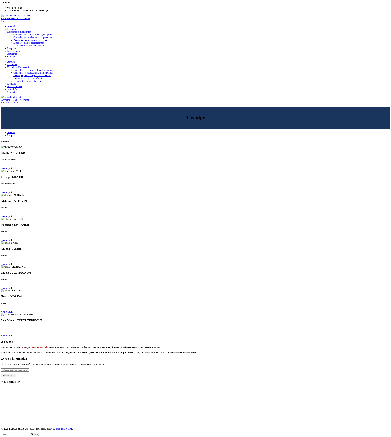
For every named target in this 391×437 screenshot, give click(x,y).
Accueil (11, 26)
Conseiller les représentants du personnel (33, 37)
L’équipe (11, 48)
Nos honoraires (14, 51)
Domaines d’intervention (19, 32)
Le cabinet (12, 29)
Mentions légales (64, 428)
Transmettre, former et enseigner (28, 45)
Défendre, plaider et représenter (28, 42)
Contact (11, 56)
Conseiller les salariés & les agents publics (33, 34)
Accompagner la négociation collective (32, 40)
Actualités (12, 53)
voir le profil (7, 168)
